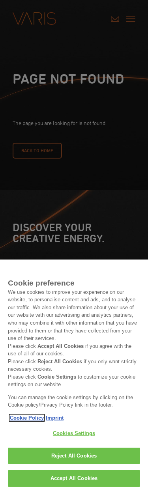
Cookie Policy (27, 418)
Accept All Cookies (74, 478)
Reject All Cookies (74, 456)
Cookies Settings (74, 433)
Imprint (55, 418)
